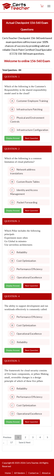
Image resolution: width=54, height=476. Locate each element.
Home (8, 473)
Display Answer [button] (13, 138)
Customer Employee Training (32, 100)
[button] (27, 77)
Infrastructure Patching (29, 109)
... (3, 442)
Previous (7, 437)
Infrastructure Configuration (32, 129)
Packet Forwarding (27, 202)
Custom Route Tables (28, 181)
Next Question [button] (31, 138)
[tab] (27, 77)
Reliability (21, 252)
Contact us (33, 473)
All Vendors (19, 473)
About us (46, 473)
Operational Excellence (29, 277)
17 (11, 442)
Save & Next (24, 442)
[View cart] (41, 5)
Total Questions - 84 (11, 70)
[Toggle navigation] (49, 6)
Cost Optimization (26, 260)
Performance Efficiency (29, 269)
